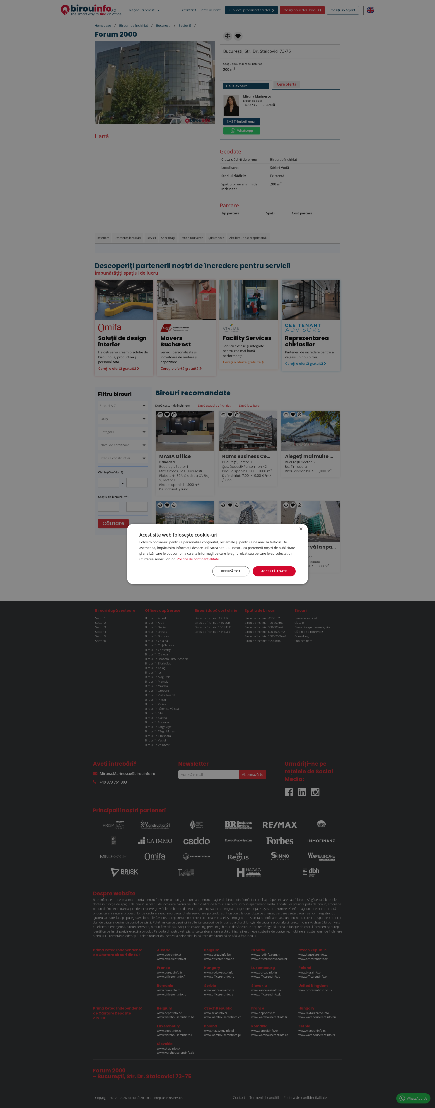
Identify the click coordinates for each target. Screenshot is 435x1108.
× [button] (300, 529)
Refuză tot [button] (231, 571)
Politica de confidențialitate (198, 559)
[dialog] (217, 554)
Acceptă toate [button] (274, 571)
